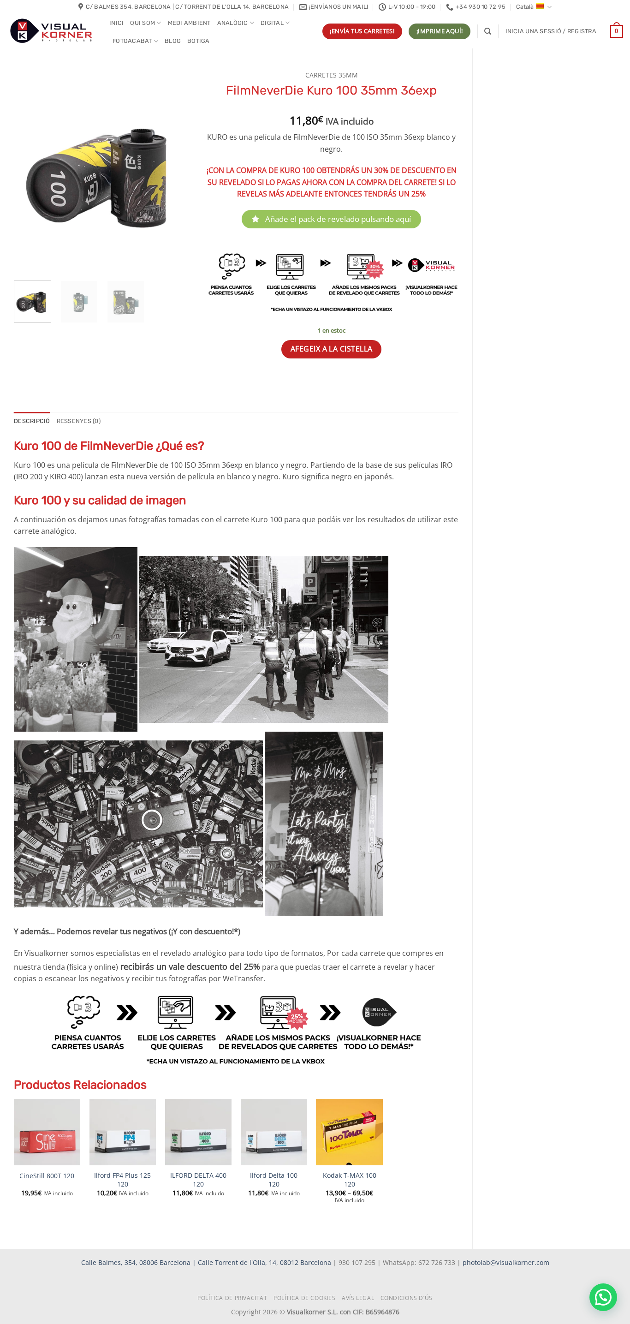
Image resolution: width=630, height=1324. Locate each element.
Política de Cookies (304, 1298)
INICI (116, 22)
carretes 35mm (331, 75)
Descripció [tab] (32, 420)
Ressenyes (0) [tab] (79, 420)
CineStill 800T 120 (46, 1176)
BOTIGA (198, 40)
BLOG (173, 40)
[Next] (175, 170)
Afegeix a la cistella (332, 349)
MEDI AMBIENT (189, 22)
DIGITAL (272, 22)
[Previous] (29, 170)
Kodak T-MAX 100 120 (349, 1179)
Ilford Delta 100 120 (273, 1179)
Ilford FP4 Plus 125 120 (122, 1179)
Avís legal (358, 1298)
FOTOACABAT (132, 40)
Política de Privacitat (232, 1298)
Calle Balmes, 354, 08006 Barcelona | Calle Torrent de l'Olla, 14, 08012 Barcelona (207, 1262)
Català (525, 6)
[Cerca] (487, 31)
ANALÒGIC (232, 22)
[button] (550, 31)
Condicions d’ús (406, 1298)
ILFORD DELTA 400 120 (198, 1179)
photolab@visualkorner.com (506, 1262)
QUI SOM (142, 22)
